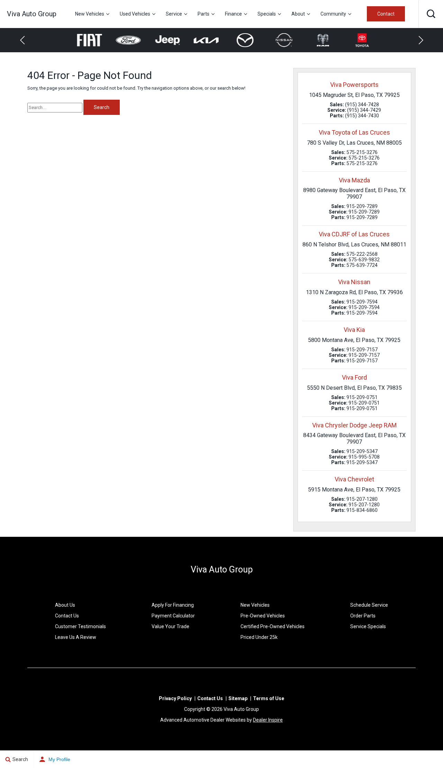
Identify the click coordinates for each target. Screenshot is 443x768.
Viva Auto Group (222, 569)
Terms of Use (268, 698)
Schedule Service (369, 605)
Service (174, 14)
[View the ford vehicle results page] (124, 40)
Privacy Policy (175, 698)
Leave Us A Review (75, 637)
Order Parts (363, 615)
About (298, 14)
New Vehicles (89, 14)
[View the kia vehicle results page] (202, 40)
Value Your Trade (170, 626)
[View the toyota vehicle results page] (357, 40)
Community (333, 14)
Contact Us (67, 615)
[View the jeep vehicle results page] (163, 40)
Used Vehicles (135, 14)
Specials (266, 14)
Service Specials (368, 626)
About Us (65, 605)
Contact (386, 14)
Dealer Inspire (268, 720)
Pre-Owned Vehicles (263, 615)
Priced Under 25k (259, 637)
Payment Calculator (173, 615)
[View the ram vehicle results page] (319, 40)
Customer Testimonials (80, 626)
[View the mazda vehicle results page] (241, 40)
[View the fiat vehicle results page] (85, 40)
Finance (233, 14)
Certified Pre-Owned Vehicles (273, 626)
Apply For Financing (173, 605)
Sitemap (237, 698)
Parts (203, 14)
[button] (431, 13)
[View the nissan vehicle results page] (280, 40)
